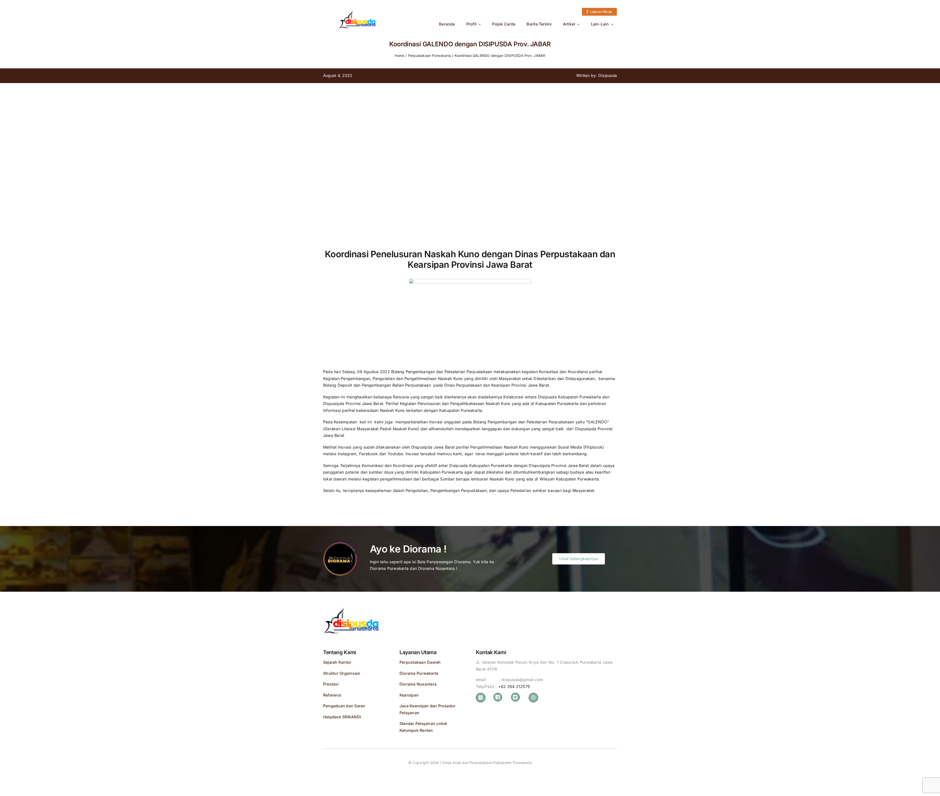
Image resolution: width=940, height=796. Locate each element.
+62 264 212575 (514, 686)
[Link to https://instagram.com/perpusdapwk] (533, 697)
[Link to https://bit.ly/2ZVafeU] (498, 697)
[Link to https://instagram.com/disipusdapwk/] (480, 697)
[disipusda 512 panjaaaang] (357, 9)
